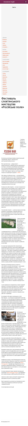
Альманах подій (9, 2)
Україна (4, 45)
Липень (4, 84)
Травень (5, 80)
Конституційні (6, 61)
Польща (4, 41)
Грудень (5, 93)
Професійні (5, 67)
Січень (4, 73)
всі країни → (5, 47)
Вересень (5, 88)
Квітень (4, 79)
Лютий (4, 75)
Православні (5, 55)
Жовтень (5, 90)
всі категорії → (6, 69)
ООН (4, 65)
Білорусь (5, 39)
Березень (5, 77)
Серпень (5, 86)
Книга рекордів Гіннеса (12, 372)
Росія (4, 43)
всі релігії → (5, 57)
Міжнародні (5, 63)
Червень (5, 82)
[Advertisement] (14, 23)
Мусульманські (6, 53)
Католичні (5, 51)
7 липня (18, 172)
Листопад (5, 92)
